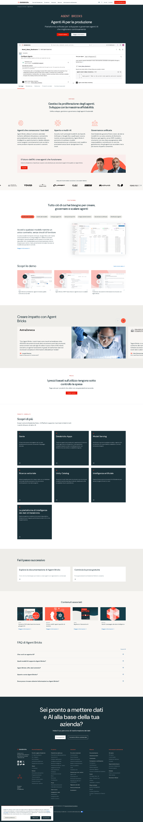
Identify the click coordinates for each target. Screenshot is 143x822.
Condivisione (54, 780)
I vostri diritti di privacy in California (58, 811)
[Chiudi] (51, 807)
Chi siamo (111, 755)
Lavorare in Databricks (114, 766)
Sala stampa (112, 775)
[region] (27, 813)
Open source (54, 789)
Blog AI (91, 789)
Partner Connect (55, 798)
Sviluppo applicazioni (56, 759)
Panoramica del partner (37, 773)
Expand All (123, 649)
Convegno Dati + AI (94, 776)
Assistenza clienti (94, 755)
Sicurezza (53, 778)
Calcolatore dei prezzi (56, 787)
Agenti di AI (73, 774)
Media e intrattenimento (76, 763)
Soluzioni (53, 2)
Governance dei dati (56, 774)
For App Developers (37, 755)
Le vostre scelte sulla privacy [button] (74, 811)
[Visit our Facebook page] (21, 762)
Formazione (92, 763)
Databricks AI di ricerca (37, 763)
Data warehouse (55, 769)
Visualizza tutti (74, 769)
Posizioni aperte (113, 768)
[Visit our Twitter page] (23, 762)
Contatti (110, 2)
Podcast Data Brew (94, 791)
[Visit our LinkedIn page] (18, 762)
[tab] (27, 216)
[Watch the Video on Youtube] (23, 764)
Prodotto (46, 2)
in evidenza (34, 768)
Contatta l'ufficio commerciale (78, 737)
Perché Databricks (37, 2)
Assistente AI (54, 757)
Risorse (60, 2)
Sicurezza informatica (75, 778)
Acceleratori (73, 790)
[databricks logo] (22, 749)
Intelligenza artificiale (56, 761)
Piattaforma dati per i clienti (58, 765)
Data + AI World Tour (95, 778)
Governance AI (74, 776)
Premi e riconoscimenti (114, 773)
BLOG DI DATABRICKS (95, 787)
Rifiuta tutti (35, 817)
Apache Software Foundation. (71, 806)
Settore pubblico (74, 765)
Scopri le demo (63, 34)
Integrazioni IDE (55, 796)
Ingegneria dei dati (55, 767)
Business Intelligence (56, 763)
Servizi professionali (75, 787)
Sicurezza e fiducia (113, 777)
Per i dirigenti (35, 757)
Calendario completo (95, 782)
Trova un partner (36, 777)
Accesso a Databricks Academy (97, 771)
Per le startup (35, 759)
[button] (102, 2)
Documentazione (94, 753)
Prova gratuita (60, 737)
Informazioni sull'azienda (70, 2)
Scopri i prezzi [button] (72, 393)
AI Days (91, 780)
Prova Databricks (120, 2)
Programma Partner (36, 775)
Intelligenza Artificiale (21, 6)
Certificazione (93, 765)
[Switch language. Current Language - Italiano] (99, 2)
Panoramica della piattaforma (58, 755)
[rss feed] (18, 764)
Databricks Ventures (114, 759)
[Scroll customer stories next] (123, 320)
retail (71, 767)
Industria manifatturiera (76, 761)
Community (92, 758)
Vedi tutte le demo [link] (119, 266)
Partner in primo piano (37, 779)
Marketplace (54, 794)
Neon (52, 776)
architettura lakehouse (37, 761)
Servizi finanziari (74, 757)
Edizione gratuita (94, 767)
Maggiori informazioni (78, 34)
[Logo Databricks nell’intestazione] (23, 2)
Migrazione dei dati (75, 785)
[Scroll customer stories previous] (118, 320)
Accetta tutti (46, 817)
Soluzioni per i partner (37, 783)
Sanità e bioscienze (75, 759)
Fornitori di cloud (36, 781)
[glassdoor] (21, 764)
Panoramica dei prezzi (56, 785)
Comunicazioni (74, 755)
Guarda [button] (24, 167)
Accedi (105, 2)
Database (53, 771)
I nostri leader (112, 757)
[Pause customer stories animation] (141, 185)
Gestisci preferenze (10, 817)
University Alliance (94, 769)
